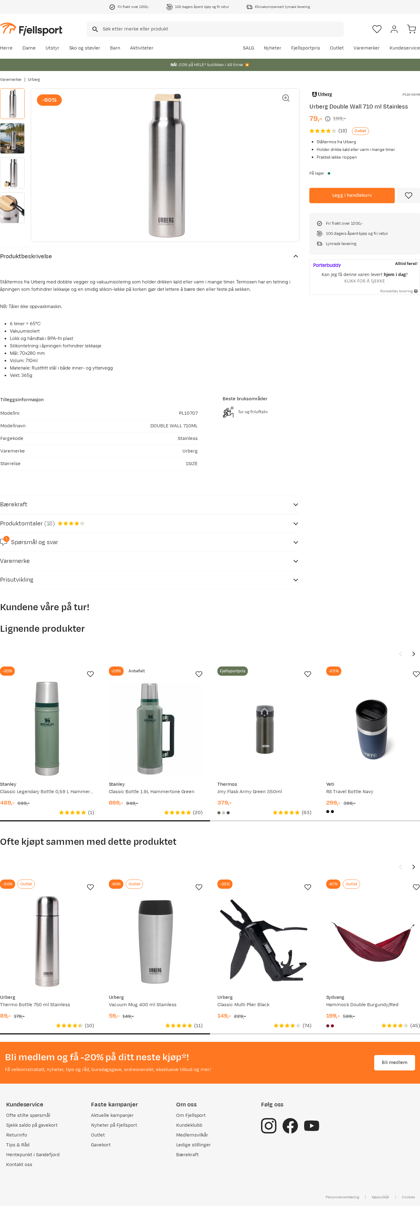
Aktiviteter (141, 48)
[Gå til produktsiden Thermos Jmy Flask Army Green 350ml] (264, 729)
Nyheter (273, 48)
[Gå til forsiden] (31, 29)
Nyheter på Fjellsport (114, 1125)
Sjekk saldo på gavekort (31, 1125)
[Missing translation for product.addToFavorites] (408, 195)
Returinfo (16, 1135)
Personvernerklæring (342, 1197)
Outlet (337, 48)
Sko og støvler (85, 48)
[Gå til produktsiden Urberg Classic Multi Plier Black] (264, 942)
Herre (6, 48)
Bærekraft (187, 1155)
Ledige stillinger (193, 1145)
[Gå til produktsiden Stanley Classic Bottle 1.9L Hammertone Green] (156, 729)
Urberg (34, 79)
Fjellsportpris (305, 48)
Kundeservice (405, 48)
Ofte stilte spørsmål (28, 1115)
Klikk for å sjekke (364, 281)
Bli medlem (394, 1062)
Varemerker (367, 48)
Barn (115, 48)
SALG (248, 48)
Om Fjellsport (191, 1115)
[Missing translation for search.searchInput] (94, 29)
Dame (29, 48)
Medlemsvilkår (192, 1135)
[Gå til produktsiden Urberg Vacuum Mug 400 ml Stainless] (156, 942)
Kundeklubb (189, 1125)
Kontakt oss (19, 1164)
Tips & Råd (18, 1145)
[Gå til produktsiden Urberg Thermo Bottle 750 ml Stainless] (47, 942)
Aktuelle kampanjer (112, 1115)
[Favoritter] (377, 29)
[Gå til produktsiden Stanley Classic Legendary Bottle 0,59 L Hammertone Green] (47, 729)
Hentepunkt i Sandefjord (33, 1155)
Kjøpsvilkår (381, 1197)
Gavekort (101, 1145)
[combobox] (215, 29)
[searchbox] (222, 29)
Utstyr (52, 48)
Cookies (408, 1197)
